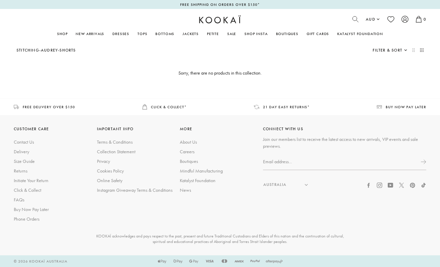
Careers (187, 151)
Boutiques (287, 33)
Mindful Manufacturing (201, 171)
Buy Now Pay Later (31, 209)
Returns (21, 171)
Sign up (422, 162)
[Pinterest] (412, 184)
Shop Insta (255, 33)
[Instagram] (379, 184)
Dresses (120, 33)
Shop (62, 33)
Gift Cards (318, 33)
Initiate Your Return (31, 180)
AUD (370, 19)
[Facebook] (368, 184)
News (185, 190)
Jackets (191, 33)
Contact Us (24, 142)
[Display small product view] (422, 50)
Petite (213, 33)
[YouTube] (390, 184)
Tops (142, 33)
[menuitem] (90, 33)
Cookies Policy (110, 171)
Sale (231, 33)
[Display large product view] (414, 50)
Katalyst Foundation (360, 33)
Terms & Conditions (115, 142)
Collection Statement (116, 151)
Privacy (103, 161)
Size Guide (24, 161)
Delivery (21, 151)
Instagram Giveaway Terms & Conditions (135, 190)
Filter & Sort (387, 50)
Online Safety (109, 180)
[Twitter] (401, 184)
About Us (188, 142)
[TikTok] (423, 184)
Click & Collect (27, 190)
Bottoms (164, 33)
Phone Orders (27, 219)
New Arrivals (90, 33)
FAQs (19, 200)
